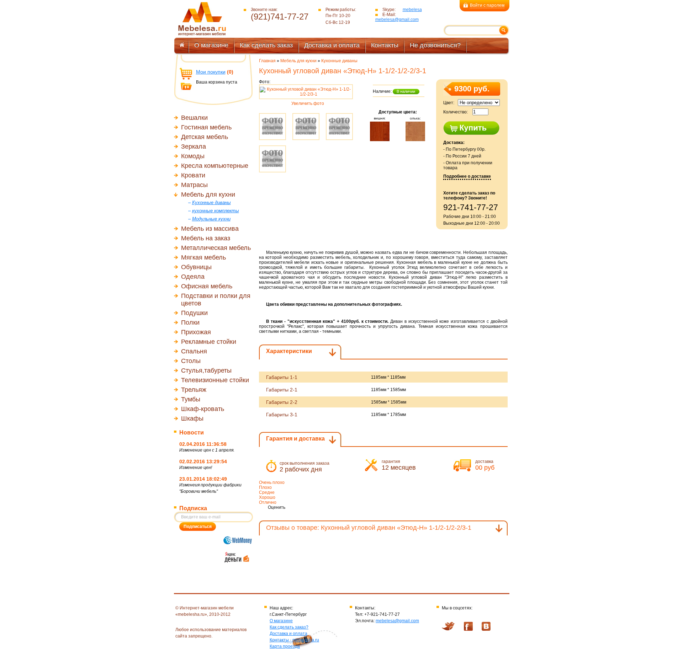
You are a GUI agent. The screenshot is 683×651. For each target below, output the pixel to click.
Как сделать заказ (266, 45)
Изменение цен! (195, 467)
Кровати (193, 175)
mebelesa (412, 9)
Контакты (384, 45)
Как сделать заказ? (289, 627)
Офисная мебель (206, 286)
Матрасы (194, 184)
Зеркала (193, 146)
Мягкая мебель (203, 257)
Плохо (265, 487)
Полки (190, 322)
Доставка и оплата (332, 45)
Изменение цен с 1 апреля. (206, 450)
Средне (267, 492)
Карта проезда (285, 646)
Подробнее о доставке (467, 176)
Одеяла (193, 276)
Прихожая (196, 332)
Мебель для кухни (208, 194)
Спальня (194, 351)
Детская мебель (204, 136)
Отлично (267, 502)
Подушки (194, 312)
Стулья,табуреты (206, 370)
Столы (191, 360)
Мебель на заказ (205, 238)
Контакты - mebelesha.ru (294, 639)
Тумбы (190, 399)
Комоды (193, 156)
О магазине (211, 45)
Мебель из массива (210, 228)
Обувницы (196, 267)
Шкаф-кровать (202, 408)
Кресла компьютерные (214, 165)
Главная (267, 60)
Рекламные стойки (208, 341)
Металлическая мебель (216, 247)
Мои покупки (211, 72)
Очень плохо (272, 482)
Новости (191, 432)
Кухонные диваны (339, 60)
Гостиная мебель (206, 127)
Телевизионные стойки (215, 380)
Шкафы (192, 418)
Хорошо (267, 497)
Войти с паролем (487, 5)
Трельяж (193, 389)
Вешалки (194, 117)
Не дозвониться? (435, 45)
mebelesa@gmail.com (397, 19)
